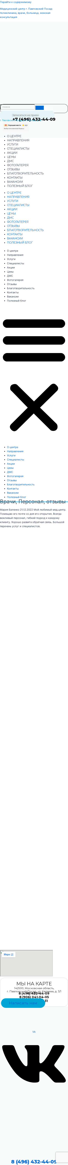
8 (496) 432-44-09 (34, 1162)
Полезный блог (20, 186)
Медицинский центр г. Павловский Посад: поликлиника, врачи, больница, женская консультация (26, 13)
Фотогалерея (17, 165)
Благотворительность (25, 173)
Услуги (12, 144)
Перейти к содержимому (15, 2)
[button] (34, 374)
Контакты (14, 177)
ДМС (10, 161)
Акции (12, 152)
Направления (18, 140)
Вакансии (15, 181)
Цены (11, 157)
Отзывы (13, 169)
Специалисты (18, 148)
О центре (14, 136)
